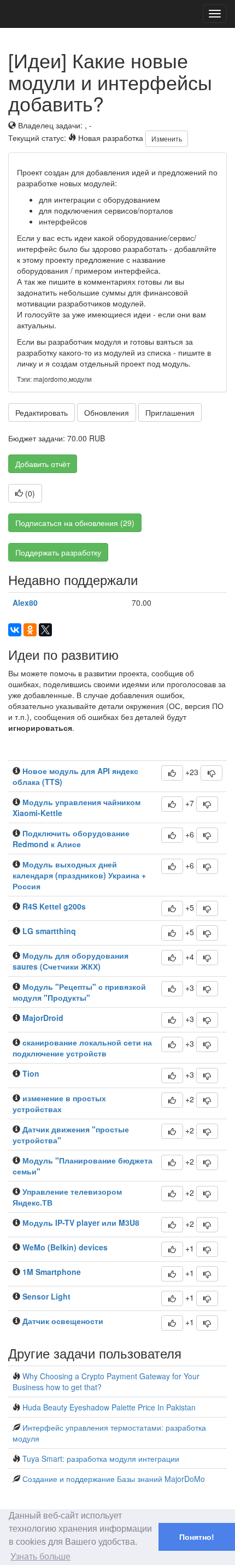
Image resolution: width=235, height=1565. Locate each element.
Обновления (106, 412)
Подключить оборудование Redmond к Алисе (71, 838)
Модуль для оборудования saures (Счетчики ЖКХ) (70, 961)
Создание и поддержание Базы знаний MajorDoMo (113, 1478)
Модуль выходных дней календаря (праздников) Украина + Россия (79, 875)
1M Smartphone (51, 1271)
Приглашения (170, 412)
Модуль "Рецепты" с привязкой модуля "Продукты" (79, 992)
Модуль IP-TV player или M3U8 (80, 1222)
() (29, 493)
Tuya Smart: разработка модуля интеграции (100, 1458)
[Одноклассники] (30, 629)
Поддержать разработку (58, 552)
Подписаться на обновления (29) (74, 522)
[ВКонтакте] (14, 629)
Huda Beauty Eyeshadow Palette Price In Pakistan (109, 1407)
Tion (30, 1073)
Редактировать (41, 412)
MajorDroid (42, 1017)
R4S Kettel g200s (54, 906)
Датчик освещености (62, 1320)
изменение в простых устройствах (59, 1103)
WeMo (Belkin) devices (65, 1247)
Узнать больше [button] (40, 1556)
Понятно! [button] (196, 1537)
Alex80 (25, 602)
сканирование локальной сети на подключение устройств (82, 1048)
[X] (45, 629)
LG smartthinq (49, 930)
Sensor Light (46, 1296)
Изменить (166, 138)
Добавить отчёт (42, 463)
